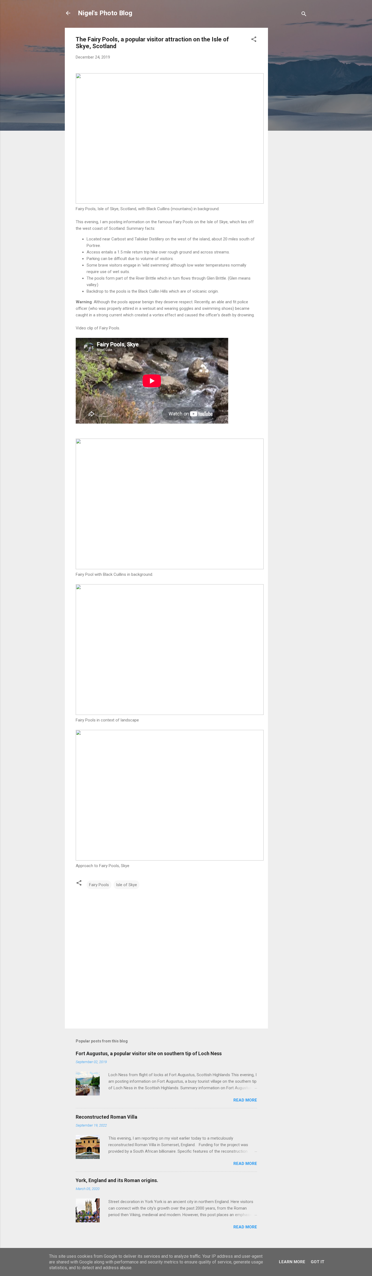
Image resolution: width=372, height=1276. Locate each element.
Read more (245, 1100)
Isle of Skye (126, 884)
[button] (254, 40)
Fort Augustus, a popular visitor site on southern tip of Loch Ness (149, 1053)
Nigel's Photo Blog (105, 13)
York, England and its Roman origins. (117, 1180)
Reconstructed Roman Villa (106, 1117)
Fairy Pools (99, 884)
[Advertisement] (289, 109)
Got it (317, 1261)
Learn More (292, 1261)
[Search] (304, 15)
